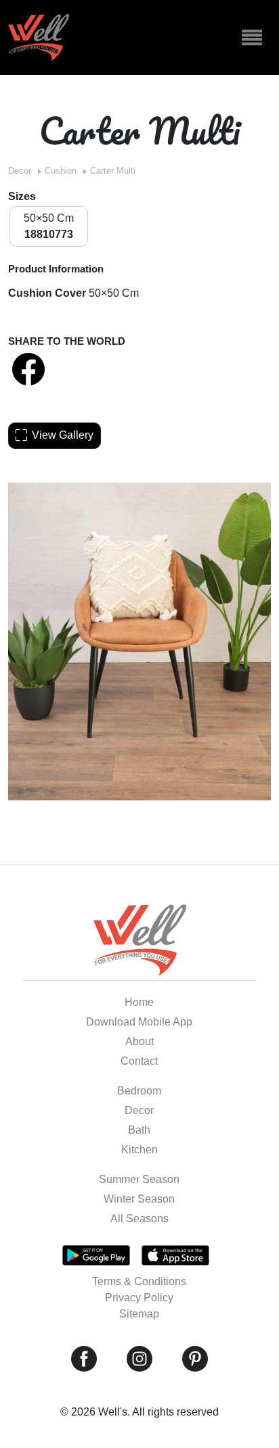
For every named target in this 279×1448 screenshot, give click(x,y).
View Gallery (62, 435)
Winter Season (139, 1199)
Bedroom (139, 1090)
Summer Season (139, 1179)
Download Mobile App (139, 1022)
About (139, 1041)
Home (139, 1002)
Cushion (61, 171)
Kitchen (139, 1149)
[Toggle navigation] (252, 37)
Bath (139, 1130)
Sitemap (139, 1314)
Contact (139, 1061)
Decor (19, 171)
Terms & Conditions (139, 1281)
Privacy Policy (139, 1297)
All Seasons (139, 1218)
